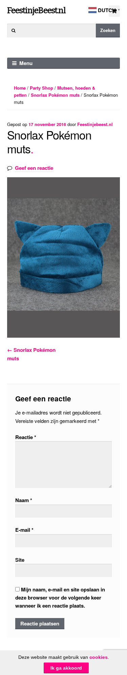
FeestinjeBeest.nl (36, 10)
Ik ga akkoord (66, 668)
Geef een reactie (34, 168)
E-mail (24, 529)
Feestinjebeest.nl (95, 124)
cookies (98, 657)
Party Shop (41, 88)
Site (19, 559)
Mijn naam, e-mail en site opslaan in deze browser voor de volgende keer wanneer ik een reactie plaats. (60, 598)
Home (20, 88)
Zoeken (107, 30)
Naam (23, 500)
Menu (26, 63)
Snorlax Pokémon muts (55, 95)
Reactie (25, 437)
